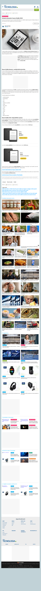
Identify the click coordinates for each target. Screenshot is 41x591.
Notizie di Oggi (4, 522)
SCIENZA (31, 452)
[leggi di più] (38, 26)
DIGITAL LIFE (23, 521)
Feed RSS (7, 544)
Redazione (14, 530)
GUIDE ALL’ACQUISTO (32, 458)
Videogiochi (4, 534)
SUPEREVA (20, 564)
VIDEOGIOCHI (4, 360)
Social (3, 532)
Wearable (22, 522)
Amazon (4, 182)
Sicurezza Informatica (23, 531)
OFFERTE (4, 376)
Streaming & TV (4, 533)
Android (13, 522)
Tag (25, 544)
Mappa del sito (16, 544)
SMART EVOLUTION (5, 16)
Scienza (3, 526)
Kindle (15, 182)
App (12, 525)
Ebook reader (9, 182)
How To (31, 522)
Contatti (34, 544)
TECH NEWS (23, 360)
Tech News (4, 525)
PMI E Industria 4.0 (33, 530)
